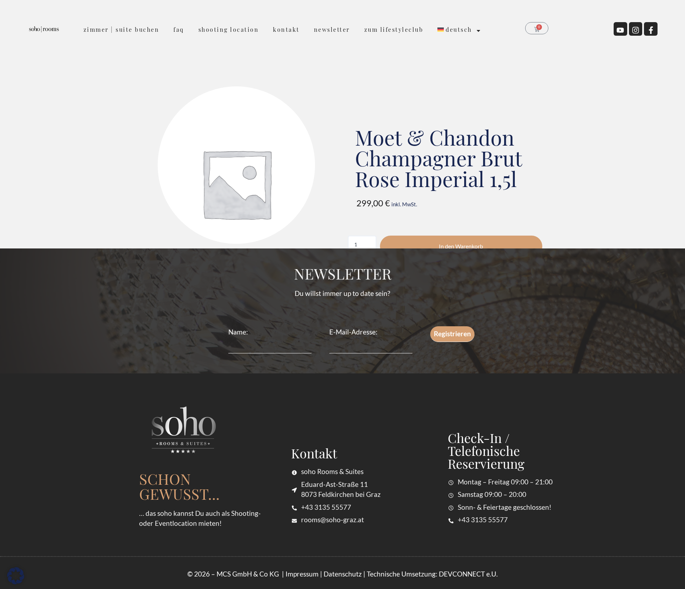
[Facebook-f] (651, 29)
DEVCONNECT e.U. (468, 574)
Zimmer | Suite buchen (121, 29)
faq (178, 29)
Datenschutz (343, 574)
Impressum (302, 574)
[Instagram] (636, 29)
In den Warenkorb (461, 246)
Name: (238, 332)
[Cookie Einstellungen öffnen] (15, 579)
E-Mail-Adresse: (353, 332)
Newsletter (332, 29)
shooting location (228, 29)
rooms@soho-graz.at (332, 519)
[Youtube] (620, 29)
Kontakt (286, 29)
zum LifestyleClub (393, 29)
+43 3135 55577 (326, 507)
